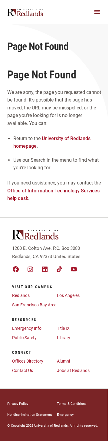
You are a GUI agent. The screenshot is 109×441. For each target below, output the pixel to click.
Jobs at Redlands (73, 370)
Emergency (65, 415)
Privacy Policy (17, 404)
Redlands (21, 295)
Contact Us (22, 370)
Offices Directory (27, 361)
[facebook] (15, 269)
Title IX (63, 328)
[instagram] (30, 269)
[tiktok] (59, 269)
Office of (16, 191)
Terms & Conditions (72, 404)
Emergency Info (26, 328)
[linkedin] (44, 269)
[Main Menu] (97, 12)
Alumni (63, 361)
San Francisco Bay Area (34, 304)
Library (63, 337)
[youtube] (74, 269)
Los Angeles (68, 295)
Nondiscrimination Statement (29, 415)
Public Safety (24, 337)
